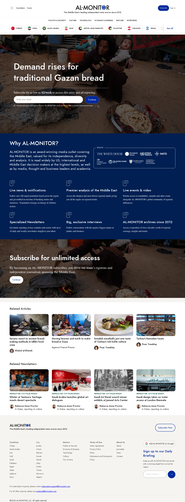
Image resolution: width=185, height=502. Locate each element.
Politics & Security (57, 20)
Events (29, 8)
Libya (38, 463)
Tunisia (39, 470)
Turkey (12, 445)
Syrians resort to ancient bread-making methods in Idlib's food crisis (27, 342)
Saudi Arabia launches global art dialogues (70, 398)
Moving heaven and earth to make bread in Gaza (71, 340)
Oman (38, 449)
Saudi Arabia (15, 449)
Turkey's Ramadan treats (150, 338)
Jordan (38, 445)
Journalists (120, 449)
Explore (120, 20)
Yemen (38, 459)
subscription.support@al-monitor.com (56, 486)
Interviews (132, 20)
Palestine (13, 463)
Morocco (40, 473)
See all (170, 28)
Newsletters (20, 8)
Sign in (172, 8)
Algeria (39, 477)
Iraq (37, 442)
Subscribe (163, 8)
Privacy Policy (95, 449)
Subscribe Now (165, 427)
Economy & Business (104, 20)
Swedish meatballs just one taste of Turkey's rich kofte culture (112, 340)
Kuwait (38, 456)
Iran (11, 452)
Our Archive (68, 459)
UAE (11, 456)
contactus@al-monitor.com (46, 491)
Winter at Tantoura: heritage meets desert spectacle (26, 398)
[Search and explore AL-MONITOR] (12, 8)
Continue (16, 279)
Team (118, 452)
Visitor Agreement (97, 445)
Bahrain (39, 452)
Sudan (38, 466)
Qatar (12, 470)
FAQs (92, 452)
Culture (72, 20)
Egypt (12, 466)
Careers (119, 456)
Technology (85, 20)
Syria (12, 477)
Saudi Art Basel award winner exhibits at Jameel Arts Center (111, 398)
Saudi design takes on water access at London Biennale (152, 398)
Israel (12, 459)
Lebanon (13, 473)
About (118, 445)
